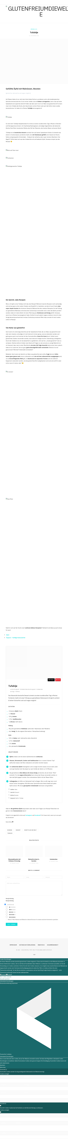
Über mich (41, 945)
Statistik (9, 974)
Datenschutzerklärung (27, 945)
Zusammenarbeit (52, 945)
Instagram (28, 815)
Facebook (37, 815)
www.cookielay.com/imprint (31, 1100)
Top (34, 954)
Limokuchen (53, 859)
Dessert (18, 830)
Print (52, 679)
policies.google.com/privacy (23, 1137)
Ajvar (7, 635)
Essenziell (3, 974)
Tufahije (9, 833)
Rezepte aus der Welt (30, 830)
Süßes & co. (34, 29)
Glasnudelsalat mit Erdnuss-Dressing (14, 860)
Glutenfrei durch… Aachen (34, 860)
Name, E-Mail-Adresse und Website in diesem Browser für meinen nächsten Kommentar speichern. (33, 919)
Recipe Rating (10, 898)
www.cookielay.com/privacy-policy (33, 1096)
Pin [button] (59, 679)
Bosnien (9, 830)
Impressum (13, 945)
